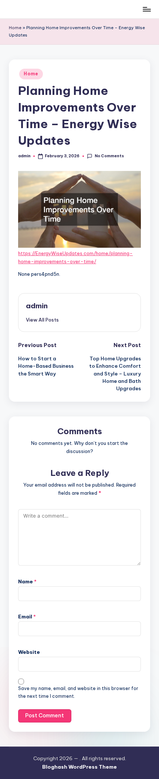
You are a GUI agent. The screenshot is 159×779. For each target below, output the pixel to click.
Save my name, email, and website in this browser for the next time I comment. (78, 692)
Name (27, 581)
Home (15, 27)
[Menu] (146, 9)
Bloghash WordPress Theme (79, 766)
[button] (42, 320)
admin (37, 305)
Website (29, 652)
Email (27, 616)
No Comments (109, 156)
